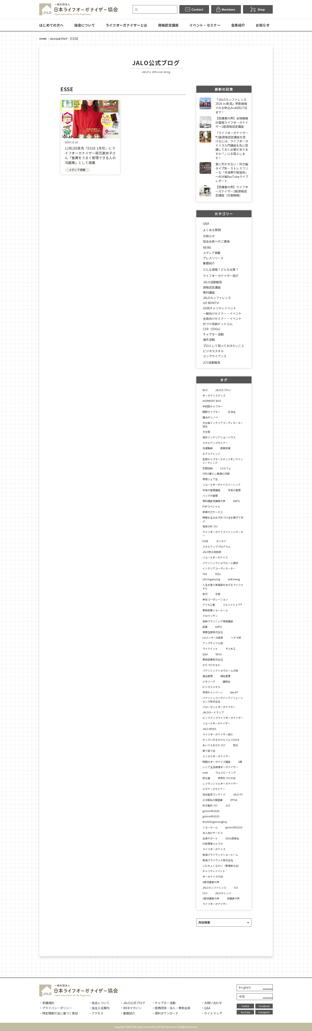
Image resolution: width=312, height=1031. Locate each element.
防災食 (206, 778)
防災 (235, 745)
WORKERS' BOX (211, 401)
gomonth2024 (233, 827)
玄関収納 (207, 468)
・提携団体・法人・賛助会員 (171, 1008)
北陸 (217, 594)
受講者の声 (233, 898)
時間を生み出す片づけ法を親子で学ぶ (222, 519)
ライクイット (210, 648)
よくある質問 (212, 230)
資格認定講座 (168, 25)
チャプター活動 (213, 334)
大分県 (206, 431)
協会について (84, 25)
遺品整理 (207, 676)
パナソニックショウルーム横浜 (220, 563)
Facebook (264, 1006)
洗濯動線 (207, 448)
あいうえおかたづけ (213, 745)
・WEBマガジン (131, 1008)
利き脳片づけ (210, 805)
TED (204, 574)
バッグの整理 (210, 495)
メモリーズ (208, 681)
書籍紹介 (209, 263)
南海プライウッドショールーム (220, 854)
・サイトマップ (211, 1013)
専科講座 (209, 292)
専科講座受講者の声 (213, 501)
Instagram (264, 1012)
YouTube (245, 1012)
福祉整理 (225, 676)
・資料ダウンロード (165, 1013)
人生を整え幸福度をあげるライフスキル (222, 586)
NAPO (236, 501)
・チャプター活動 (164, 1003)
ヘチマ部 (236, 637)
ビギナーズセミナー (213, 789)
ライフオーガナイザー (215, 904)
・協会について (99, 1003)
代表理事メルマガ (212, 843)
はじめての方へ (51, 25)
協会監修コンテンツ (213, 794)
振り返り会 (208, 750)
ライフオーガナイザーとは (126, 25)
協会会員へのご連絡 (216, 241)
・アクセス (96, 1013)
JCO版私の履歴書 (212, 800)
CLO (204, 893)
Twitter (245, 1006)
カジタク (221, 541)
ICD (236, 887)
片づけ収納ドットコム (218, 324)
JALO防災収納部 (211, 552)
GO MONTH (211, 303)
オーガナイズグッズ (213, 395)
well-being (234, 579)
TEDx (218, 574)
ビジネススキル (213, 351)
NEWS (207, 247)
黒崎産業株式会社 (212, 659)
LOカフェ (225, 468)
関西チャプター (211, 412)
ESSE (205, 541)
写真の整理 (234, 490)
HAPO (218, 626)
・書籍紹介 (127, 1013)
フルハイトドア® (232, 604)
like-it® (234, 692)
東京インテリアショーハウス (219, 437)
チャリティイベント (213, 871)
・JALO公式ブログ (132, 1003)
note (205, 772)
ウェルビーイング (225, 772)
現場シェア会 (210, 479)
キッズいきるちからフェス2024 (220, 739)
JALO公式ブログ (58, 38)
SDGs (218, 654)
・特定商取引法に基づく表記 (58, 1013)
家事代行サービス (212, 512)
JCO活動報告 (211, 362)
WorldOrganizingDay (214, 821)
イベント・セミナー (205, 25)
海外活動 (209, 339)
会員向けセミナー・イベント (222, 318)
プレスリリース (213, 258)
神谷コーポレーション (215, 599)
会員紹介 (238, 25)
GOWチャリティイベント (219, 308)
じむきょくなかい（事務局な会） (221, 865)
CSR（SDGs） (212, 329)
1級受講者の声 (210, 898)
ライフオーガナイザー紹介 (221, 276)
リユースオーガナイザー (216, 723)
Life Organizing (211, 579)
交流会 (232, 412)
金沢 (205, 594)
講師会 (226, 681)
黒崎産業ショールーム (215, 610)
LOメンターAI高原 (212, 637)
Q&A (206, 223)
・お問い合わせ (211, 1003)
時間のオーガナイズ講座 (216, 761)
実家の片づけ (210, 526)
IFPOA (233, 800)
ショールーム (210, 827)
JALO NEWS (209, 729)
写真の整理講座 (211, 490)
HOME (43, 38)
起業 (205, 626)
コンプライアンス (214, 356)
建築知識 (225, 448)
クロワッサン (210, 615)
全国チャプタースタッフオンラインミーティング (222, 460)
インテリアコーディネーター (218, 568)
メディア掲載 (212, 253)
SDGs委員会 (232, 838)
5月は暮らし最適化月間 (215, 473)
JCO (227, 805)
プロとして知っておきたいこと (223, 346)
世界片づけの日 (227, 778)
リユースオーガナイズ (215, 557)
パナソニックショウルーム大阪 (220, 670)
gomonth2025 (210, 816)
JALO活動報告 (212, 282)
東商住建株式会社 (212, 632)
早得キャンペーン (212, 692)
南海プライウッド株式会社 (217, 860)
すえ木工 (230, 648)
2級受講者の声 (210, 882)
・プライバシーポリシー (55, 1008)
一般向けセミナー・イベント (222, 313)
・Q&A (205, 1008)
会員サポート (210, 838)
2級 (240, 761)
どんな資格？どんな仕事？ (221, 269)
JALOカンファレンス (217, 298)
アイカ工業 (208, 604)
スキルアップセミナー (215, 443)
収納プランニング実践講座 (217, 621)
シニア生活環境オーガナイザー (220, 767)
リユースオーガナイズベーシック (221, 484)
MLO (205, 390)
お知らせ (263, 25)
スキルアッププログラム (216, 546)
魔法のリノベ (210, 417)
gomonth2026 (210, 811)
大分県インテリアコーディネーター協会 (222, 424)
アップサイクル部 (212, 643)
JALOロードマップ (213, 712)
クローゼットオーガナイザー (219, 707)
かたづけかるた (211, 665)
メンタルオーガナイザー (216, 756)
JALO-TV (238, 794)
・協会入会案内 (99, 1008)
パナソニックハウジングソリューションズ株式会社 (222, 699)
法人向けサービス (212, 833)
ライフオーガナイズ (213, 849)
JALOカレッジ (223, 893)
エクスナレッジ (211, 453)
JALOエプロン (223, 390)
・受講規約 (46, 1003)
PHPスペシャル (211, 506)
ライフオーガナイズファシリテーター (222, 533)
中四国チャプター (212, 406)
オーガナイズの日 (212, 876)
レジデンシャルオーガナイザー (220, 783)
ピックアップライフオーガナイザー (222, 718)
